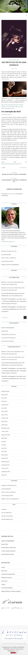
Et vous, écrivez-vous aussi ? (8, 337)
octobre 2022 (4, 404)
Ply (4, 167)
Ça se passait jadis (14, 59)
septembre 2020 (5, 434)
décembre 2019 (5, 461)
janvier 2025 (4, 394)
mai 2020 (3, 444)
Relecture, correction (6, 577)
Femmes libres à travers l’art (8, 334)
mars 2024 (4, 398)
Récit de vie (4, 570)
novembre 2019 (5, 465)
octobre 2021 (4, 418)
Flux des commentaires (7, 516)
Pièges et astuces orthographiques (10, 264)
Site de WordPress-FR (7, 519)
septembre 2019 (5, 471)
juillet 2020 (4, 438)
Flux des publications (6, 512)
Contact (3, 584)
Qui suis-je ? (4, 581)
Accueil (3, 567)
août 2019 (4, 475)
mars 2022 (4, 408)
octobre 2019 (4, 468)
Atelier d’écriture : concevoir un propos (11, 591)
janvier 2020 (4, 458)
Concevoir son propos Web (8, 574)
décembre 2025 (5, 391)
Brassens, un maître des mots (8, 251)
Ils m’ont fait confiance (6, 587)
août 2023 (4, 401)
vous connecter (11, 193)
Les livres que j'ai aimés (7, 261)
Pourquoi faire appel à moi (7, 241)
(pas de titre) (4, 331)
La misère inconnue (6, 114)
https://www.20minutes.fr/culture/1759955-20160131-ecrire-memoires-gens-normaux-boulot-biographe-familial (12, 106)
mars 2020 (4, 451)
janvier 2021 (4, 424)
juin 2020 (3, 441)
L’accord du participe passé (15, 295)
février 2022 (4, 411)
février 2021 (4, 421)
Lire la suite (16, 650)
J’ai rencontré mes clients (7, 341)
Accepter (13, 652)
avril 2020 (3, 448)
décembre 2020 (5, 428)
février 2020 (4, 455)
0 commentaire (23, 167)
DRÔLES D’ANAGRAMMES (7, 327)
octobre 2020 (4, 431)
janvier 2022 (4, 414)
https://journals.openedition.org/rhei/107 (11, 163)
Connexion (4, 509)
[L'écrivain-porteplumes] (14, 6)
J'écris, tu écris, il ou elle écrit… (8, 258)
